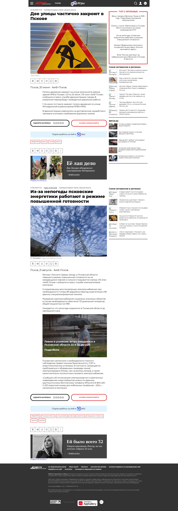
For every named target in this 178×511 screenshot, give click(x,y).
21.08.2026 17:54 (36, 188)
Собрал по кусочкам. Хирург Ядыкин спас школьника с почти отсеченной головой (133, 226)
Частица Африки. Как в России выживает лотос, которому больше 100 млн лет (132, 104)
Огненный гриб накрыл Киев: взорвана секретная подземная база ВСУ (132, 149)
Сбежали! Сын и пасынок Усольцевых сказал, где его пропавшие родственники (133, 210)
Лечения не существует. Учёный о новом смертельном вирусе (132, 201)
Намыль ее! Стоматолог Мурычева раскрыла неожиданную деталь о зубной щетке (132, 112)
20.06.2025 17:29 (36, 10)
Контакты (68, 469)
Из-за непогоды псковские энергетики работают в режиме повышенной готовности (128, 38)
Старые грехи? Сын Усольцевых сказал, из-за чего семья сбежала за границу (132, 194)
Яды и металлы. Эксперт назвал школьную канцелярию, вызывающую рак (131, 80)
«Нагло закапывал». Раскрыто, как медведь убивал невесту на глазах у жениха (132, 234)
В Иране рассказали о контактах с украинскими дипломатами (131, 157)
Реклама (84, 467)
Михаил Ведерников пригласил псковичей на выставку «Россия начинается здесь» (128, 47)
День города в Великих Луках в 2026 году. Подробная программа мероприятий (128, 18)
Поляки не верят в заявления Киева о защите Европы (133, 125)
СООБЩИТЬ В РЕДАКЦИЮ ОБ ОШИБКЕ (88, 469)
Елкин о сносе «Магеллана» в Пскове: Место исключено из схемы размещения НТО (128, 28)
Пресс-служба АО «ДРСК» (52, 258)
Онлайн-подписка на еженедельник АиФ (124, 467)
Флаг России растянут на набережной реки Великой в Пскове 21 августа (128, 57)
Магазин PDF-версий (98, 467)
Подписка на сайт (55, 469)
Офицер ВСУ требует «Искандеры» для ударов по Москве (132, 141)
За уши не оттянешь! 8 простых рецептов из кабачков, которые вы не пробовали (133, 218)
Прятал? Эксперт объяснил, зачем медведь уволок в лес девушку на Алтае (132, 96)
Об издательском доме (57, 467)
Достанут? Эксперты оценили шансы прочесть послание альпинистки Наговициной (133, 72)
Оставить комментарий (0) (89, 123)
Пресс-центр (73, 467)
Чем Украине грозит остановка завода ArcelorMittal (130, 133)
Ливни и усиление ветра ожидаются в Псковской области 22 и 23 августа (69, 343)
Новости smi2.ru (38, 180)
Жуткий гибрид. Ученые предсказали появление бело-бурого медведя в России (133, 88)
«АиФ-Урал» (35, 75)
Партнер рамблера (69, 502)
